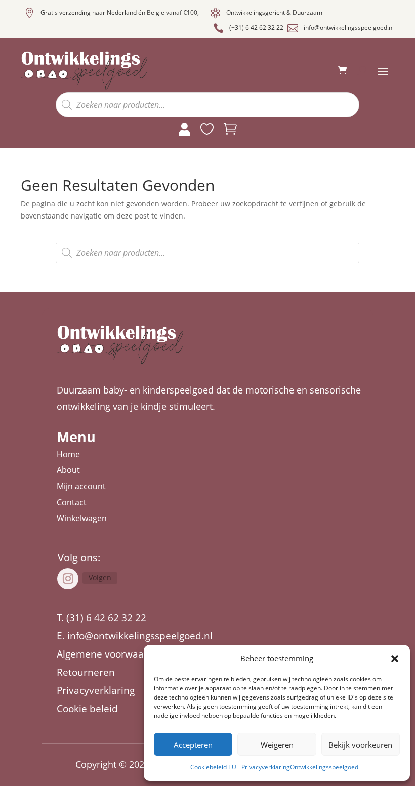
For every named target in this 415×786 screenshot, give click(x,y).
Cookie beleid (87, 708)
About (68, 469)
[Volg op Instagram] (67, 578)
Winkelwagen (82, 518)
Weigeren (277, 744)
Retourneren (86, 672)
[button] (395, 658)
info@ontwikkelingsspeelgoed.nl (349, 27)
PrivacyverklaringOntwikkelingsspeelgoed (299, 767)
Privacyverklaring (96, 690)
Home (68, 454)
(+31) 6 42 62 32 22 (256, 27)
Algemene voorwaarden (111, 654)
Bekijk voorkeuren (360, 744)
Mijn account (81, 486)
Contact (72, 502)
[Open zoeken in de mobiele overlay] (207, 104)
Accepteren (193, 744)
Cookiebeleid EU (213, 767)
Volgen (100, 577)
